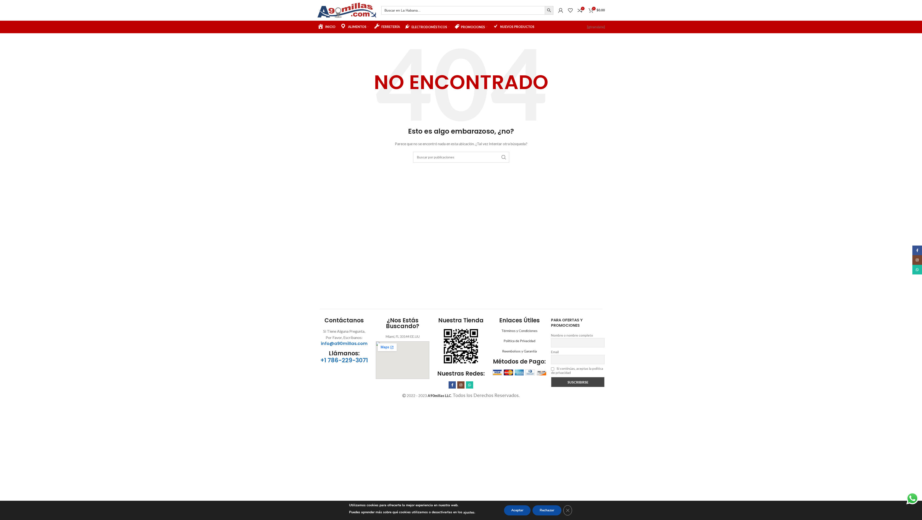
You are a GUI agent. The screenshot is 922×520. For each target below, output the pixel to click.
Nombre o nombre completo (572, 335)
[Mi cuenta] (560, 10)
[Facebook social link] (452, 385)
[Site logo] (347, 10)
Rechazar (547, 510)
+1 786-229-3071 (344, 360)
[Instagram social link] (460, 385)
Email (555, 352)
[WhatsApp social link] (469, 385)
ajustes (468, 512)
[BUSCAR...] (503, 157)
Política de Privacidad (519, 341)
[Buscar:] (463, 10)
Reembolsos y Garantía (519, 351)
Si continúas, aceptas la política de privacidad (577, 370)
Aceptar (517, 510)
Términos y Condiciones (519, 331)
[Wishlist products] (570, 10)
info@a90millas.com (344, 343)
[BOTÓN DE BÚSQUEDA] (549, 10)
